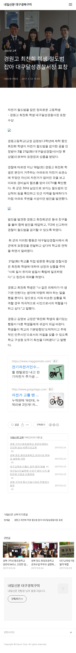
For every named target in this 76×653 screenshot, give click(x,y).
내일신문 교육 (17, 437)
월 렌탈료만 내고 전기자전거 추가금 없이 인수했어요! (26, 374)
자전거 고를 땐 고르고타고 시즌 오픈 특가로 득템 (25, 395)
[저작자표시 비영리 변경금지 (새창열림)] (54, 424)
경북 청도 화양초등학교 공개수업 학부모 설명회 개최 (30, 457)
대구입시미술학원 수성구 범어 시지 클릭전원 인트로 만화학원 (30, 472)
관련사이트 (9, 632)
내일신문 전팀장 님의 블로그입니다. (27, 590)
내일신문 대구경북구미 (18, 4)
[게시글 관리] (27, 425)
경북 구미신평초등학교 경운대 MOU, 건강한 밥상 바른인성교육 (29, 446)
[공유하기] (22, 425)
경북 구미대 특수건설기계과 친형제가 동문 (29, 484)
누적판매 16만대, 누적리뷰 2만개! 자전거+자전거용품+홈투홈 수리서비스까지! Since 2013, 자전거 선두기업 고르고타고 (26, 402)
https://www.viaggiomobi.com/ (31, 361)
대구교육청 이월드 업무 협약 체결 (27, 466)
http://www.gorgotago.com (29, 389)
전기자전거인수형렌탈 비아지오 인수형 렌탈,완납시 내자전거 (26, 367)
